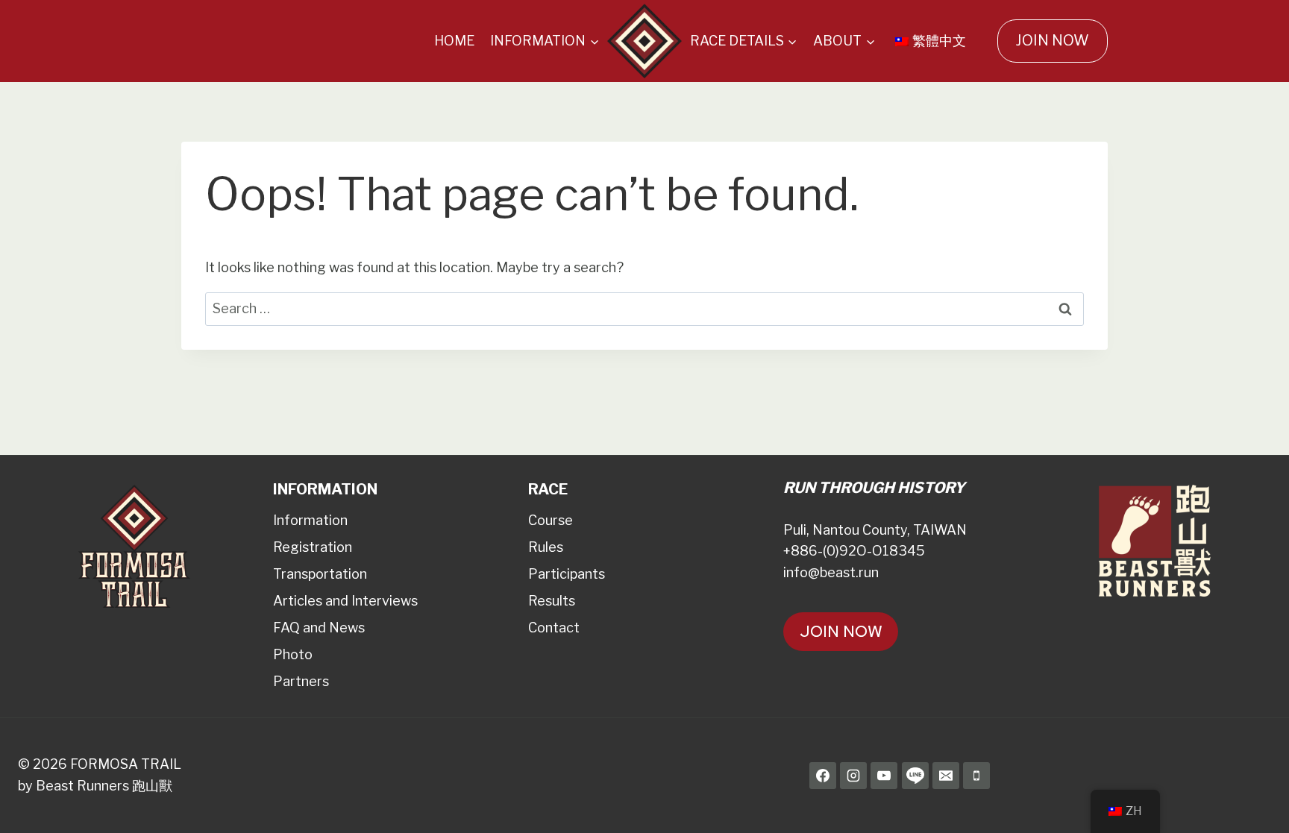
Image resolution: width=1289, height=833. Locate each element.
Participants (566, 574)
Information (310, 520)
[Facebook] (822, 775)
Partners (301, 681)
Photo (293, 654)
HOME (454, 40)
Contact (554, 627)
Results (551, 601)
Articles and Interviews (345, 601)
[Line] (915, 775)
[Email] (945, 775)
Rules (545, 547)
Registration (312, 547)
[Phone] (976, 775)
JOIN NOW (1052, 40)
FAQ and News (319, 627)
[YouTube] (884, 775)
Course (550, 520)
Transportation (320, 574)
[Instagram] (853, 775)
